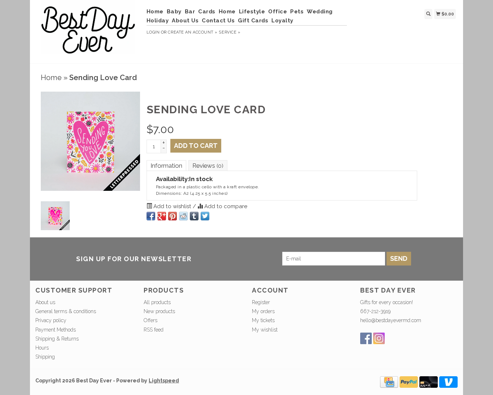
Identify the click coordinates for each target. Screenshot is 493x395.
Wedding (320, 11)
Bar (190, 11)
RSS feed (153, 330)
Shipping (45, 357)
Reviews (207, 165)
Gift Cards (253, 20)
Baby (174, 11)
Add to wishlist (172, 206)
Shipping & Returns (57, 339)
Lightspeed (164, 380)
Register (261, 302)
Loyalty (282, 20)
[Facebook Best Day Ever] (366, 338)
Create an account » (192, 32)
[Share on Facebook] (151, 216)
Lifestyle (252, 11)
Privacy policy (50, 320)
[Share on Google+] (161, 216)
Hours (42, 348)
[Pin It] (172, 216)
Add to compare (225, 206)
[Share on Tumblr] (194, 216)
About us (45, 302)
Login (153, 32)
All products (157, 302)
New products (159, 311)
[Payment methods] (389, 382)
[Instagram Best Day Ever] (379, 338)
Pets (297, 11)
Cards (206, 11)
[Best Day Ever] (88, 31)
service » (229, 32)
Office (277, 11)
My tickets (263, 320)
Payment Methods (55, 330)
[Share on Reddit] (183, 216)
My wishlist (265, 330)
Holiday (158, 20)
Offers (150, 320)
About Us (185, 20)
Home (155, 11)
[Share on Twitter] (205, 216)
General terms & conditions (65, 311)
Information (166, 165)
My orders (263, 311)
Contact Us (218, 20)
